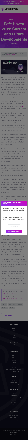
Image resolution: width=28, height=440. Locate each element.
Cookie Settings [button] (14, 226)
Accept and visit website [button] (14, 231)
